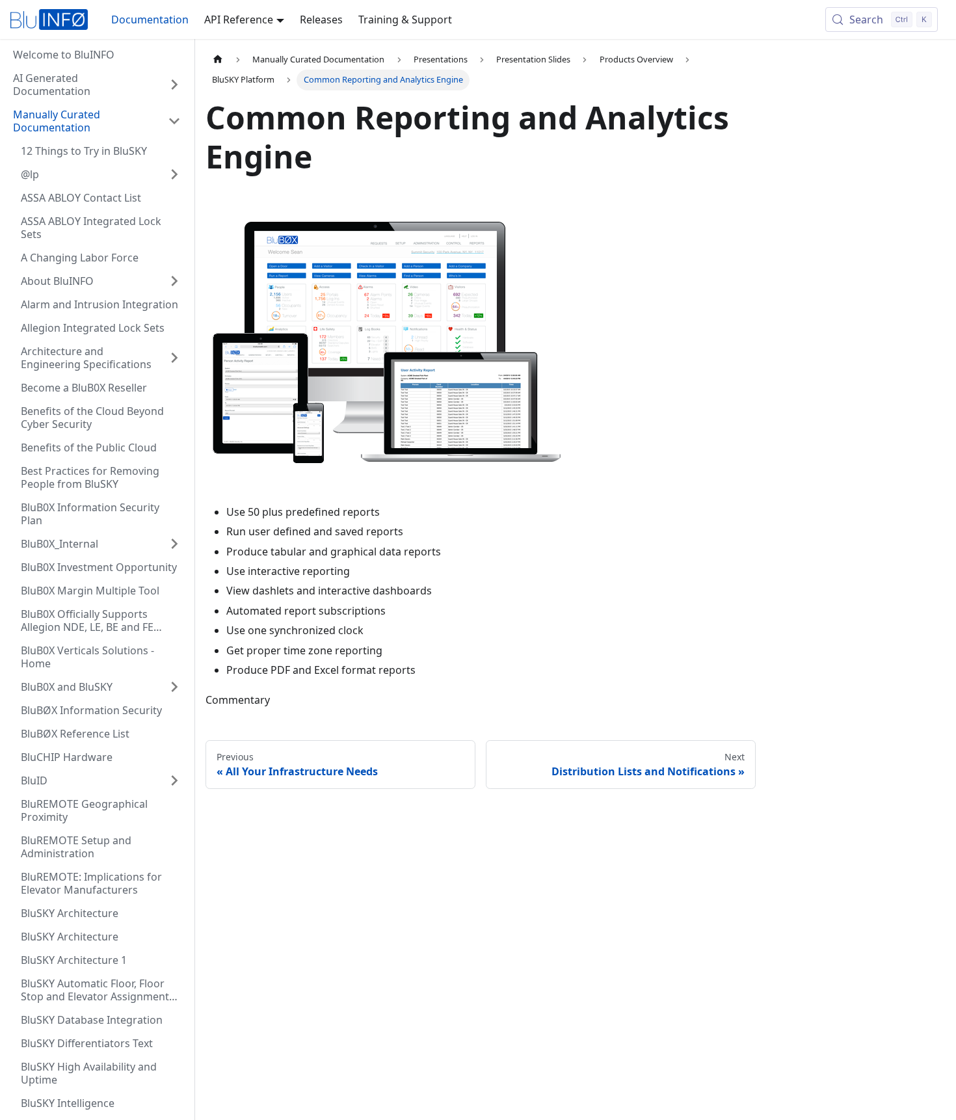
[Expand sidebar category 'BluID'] (174, 780)
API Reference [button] (238, 19)
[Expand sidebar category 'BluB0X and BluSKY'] (174, 686)
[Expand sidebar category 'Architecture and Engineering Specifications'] (174, 358)
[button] (97, 121)
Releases (321, 19)
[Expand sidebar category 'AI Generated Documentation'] (174, 84)
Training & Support (405, 19)
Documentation (150, 19)
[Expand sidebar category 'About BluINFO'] (174, 281)
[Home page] (218, 59)
